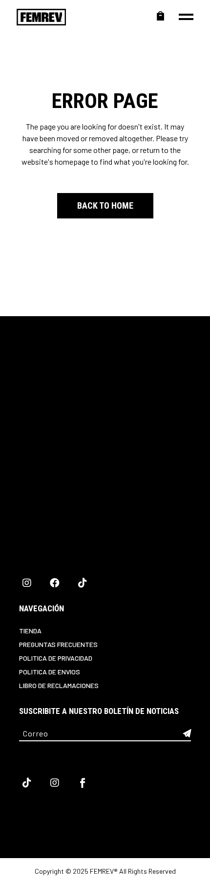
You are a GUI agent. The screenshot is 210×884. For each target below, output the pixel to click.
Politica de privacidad (55, 658)
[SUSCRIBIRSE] (187, 733)
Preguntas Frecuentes (58, 644)
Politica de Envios (49, 672)
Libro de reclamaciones (59, 685)
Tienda (30, 630)
